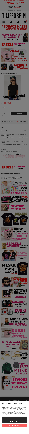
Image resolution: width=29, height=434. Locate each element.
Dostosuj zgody (14, 421)
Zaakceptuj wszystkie (14, 425)
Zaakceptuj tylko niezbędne (14, 418)
